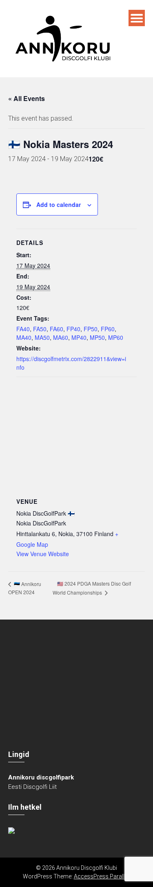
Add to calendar (58, 204)
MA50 (42, 337)
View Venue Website (42, 554)
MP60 (115, 337)
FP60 (108, 329)
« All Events (26, 98)
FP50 (91, 329)
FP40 (73, 329)
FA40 (23, 329)
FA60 (56, 329)
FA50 (40, 329)
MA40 (23, 337)
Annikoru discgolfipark (41, 777)
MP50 (97, 337)
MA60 (60, 337)
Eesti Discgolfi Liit (32, 786)
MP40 (78, 337)
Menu (137, 18)
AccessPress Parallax (102, 876)
